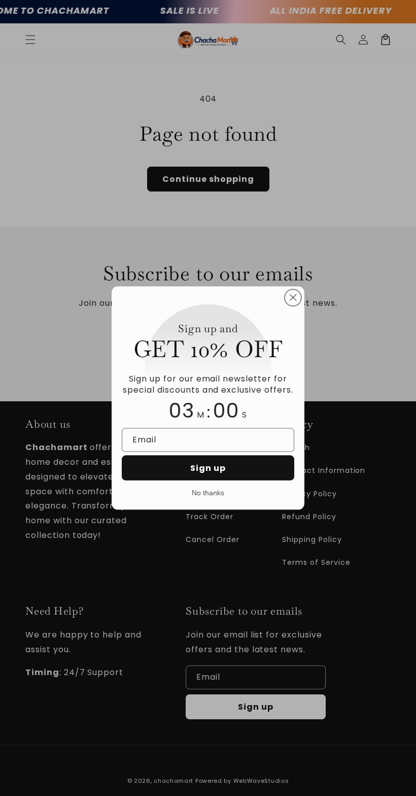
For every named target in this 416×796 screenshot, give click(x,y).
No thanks (208, 493)
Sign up (208, 468)
